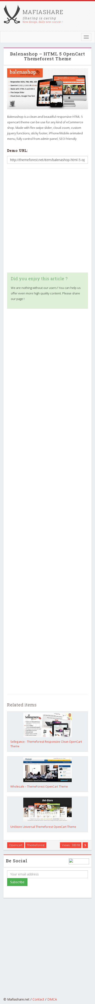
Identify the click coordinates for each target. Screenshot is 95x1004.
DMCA (52, 999)
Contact (38, 999)
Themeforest (36, 845)
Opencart (15, 845)
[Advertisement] (47, 220)
